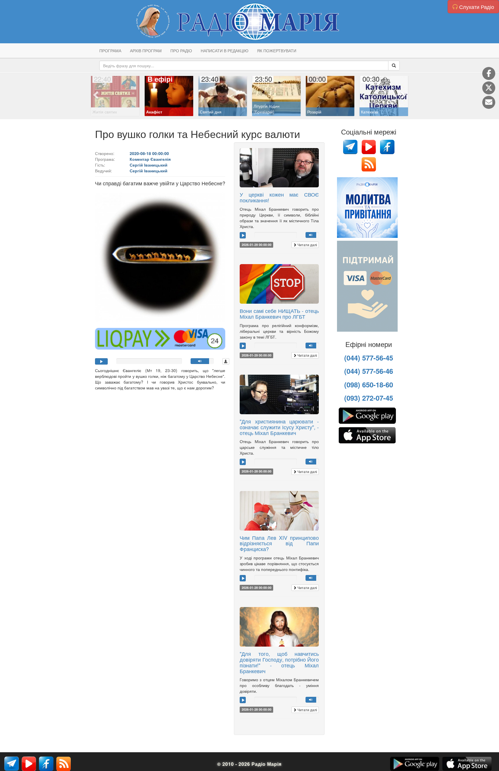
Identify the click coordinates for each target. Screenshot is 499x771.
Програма (110, 50)
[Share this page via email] (488, 102)
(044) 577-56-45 (368, 358)
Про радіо (181, 50)
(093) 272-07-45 (368, 398)
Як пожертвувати (276, 50)
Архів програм (146, 50)
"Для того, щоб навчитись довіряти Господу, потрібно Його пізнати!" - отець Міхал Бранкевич (279, 662)
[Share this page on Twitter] (488, 87)
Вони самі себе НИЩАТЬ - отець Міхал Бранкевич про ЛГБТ (279, 313)
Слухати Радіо (476, 6)
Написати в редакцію (224, 50)
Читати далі (307, 244)
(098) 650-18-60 (368, 384)
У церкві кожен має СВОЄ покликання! (279, 197)
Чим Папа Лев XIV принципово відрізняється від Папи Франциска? (279, 543)
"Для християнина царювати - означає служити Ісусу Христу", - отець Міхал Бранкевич (279, 426)
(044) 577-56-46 (368, 371)
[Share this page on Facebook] (488, 73)
